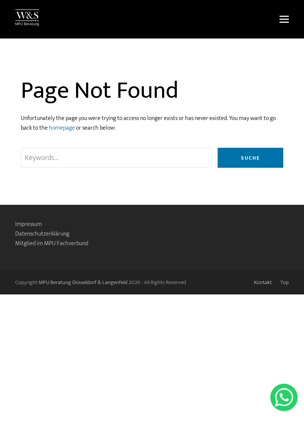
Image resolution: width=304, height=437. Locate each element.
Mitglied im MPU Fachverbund (51, 243)
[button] (284, 19)
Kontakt (263, 282)
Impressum (28, 224)
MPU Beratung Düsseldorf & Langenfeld (83, 282)
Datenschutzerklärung (42, 234)
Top (284, 282)
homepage (62, 128)
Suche (250, 158)
